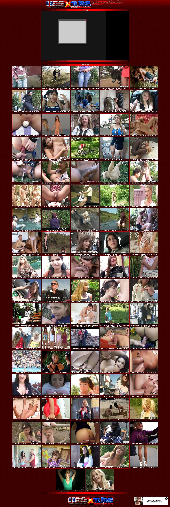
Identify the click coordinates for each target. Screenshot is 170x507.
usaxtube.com (66, 506)
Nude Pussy (99, 4)
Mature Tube (97, 3)
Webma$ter (104, 506)
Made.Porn (112, 3)
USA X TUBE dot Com (102, 1)
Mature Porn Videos (104, 3)
